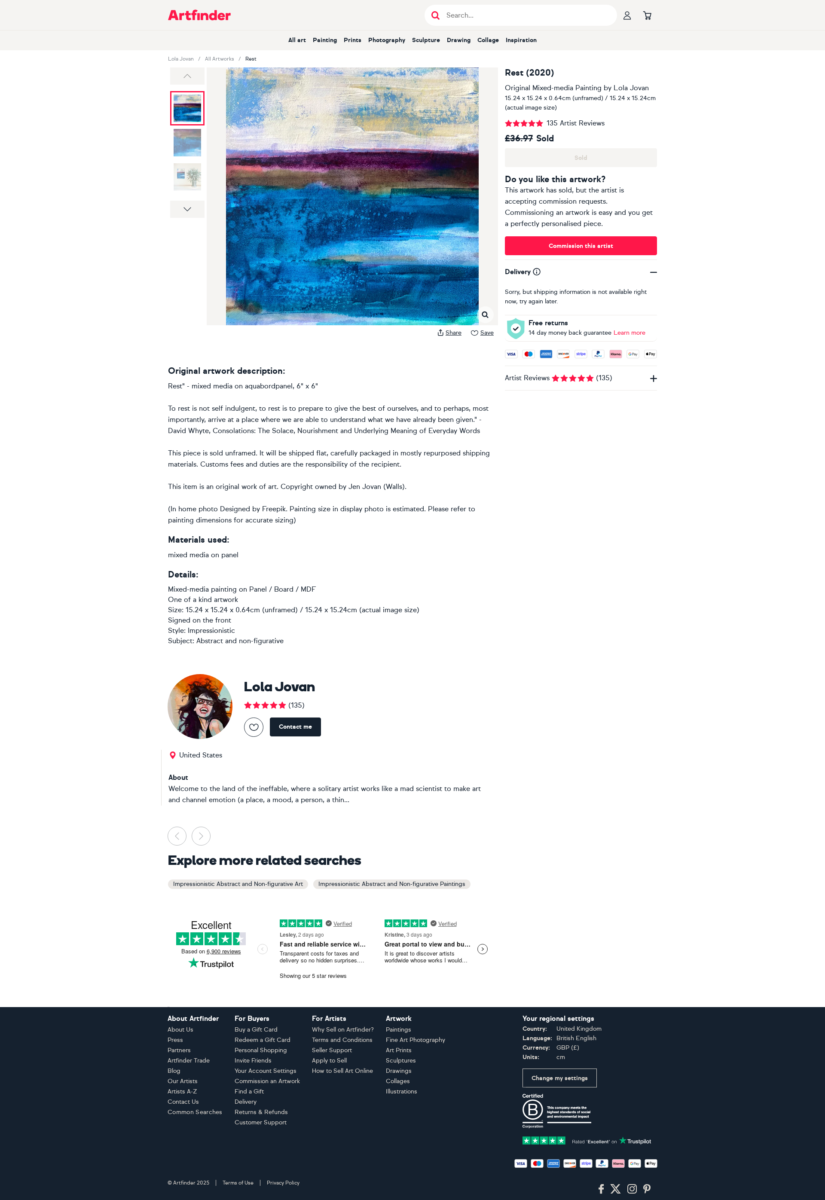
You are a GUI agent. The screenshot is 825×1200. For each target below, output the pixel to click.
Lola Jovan (181, 59)
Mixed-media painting (202, 589)
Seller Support (332, 1050)
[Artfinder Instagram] (632, 1189)
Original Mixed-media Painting (553, 88)
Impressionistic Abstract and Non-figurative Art (238, 884)
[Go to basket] (647, 15)
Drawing (459, 40)
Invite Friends (253, 1060)
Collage (488, 40)
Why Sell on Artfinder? (343, 1029)
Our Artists (183, 1081)
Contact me (295, 726)
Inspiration (521, 40)
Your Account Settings (265, 1071)
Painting (325, 40)
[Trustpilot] (586, 1140)
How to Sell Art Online (342, 1071)
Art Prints (399, 1050)
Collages (398, 1081)
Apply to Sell (329, 1060)
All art (297, 40)
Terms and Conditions (342, 1040)
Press (175, 1040)
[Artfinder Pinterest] (647, 1189)
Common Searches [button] (195, 1112)
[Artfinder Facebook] (601, 1189)
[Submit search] (435, 15)
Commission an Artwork (267, 1081)
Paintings (398, 1029)
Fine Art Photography (415, 1040)
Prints (352, 40)
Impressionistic (211, 630)
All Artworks (219, 59)
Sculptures (401, 1060)
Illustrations (401, 1091)
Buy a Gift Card (256, 1029)
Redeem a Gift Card (262, 1040)
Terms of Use (238, 1183)
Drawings (399, 1071)
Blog (174, 1071)
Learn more (629, 332)
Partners (179, 1050)
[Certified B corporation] (556, 1110)
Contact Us (183, 1101)
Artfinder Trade (189, 1060)
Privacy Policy (283, 1183)
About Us (180, 1029)
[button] (187, 76)
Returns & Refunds (261, 1112)
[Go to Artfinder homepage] (199, 15)
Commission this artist (581, 246)
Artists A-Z (182, 1091)
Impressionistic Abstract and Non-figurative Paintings (391, 884)
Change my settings (560, 1078)
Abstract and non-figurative (240, 641)
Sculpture (426, 40)
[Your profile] (627, 15)
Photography (386, 40)
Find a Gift (249, 1091)
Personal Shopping (261, 1050)
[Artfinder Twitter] (615, 1189)
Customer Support (261, 1122)
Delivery (246, 1101)
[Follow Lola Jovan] (253, 727)
